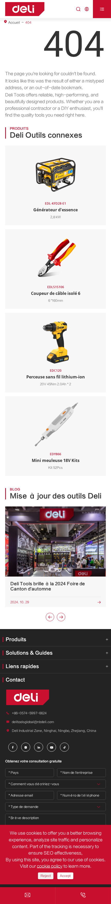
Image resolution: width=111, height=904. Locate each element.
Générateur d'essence (55, 210)
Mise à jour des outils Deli (55, 496)
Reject (46, 876)
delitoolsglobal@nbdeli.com (33, 722)
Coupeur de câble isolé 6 (55, 293)
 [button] (50, 617)
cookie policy (49, 866)
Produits (16, 639)
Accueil (14, 22)
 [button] (61, 617)
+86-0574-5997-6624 (29, 713)
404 (28, 22)
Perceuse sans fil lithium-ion (55, 377)
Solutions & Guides (29, 653)
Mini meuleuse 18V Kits (56, 460)
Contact (15, 680)
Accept (65, 876)
